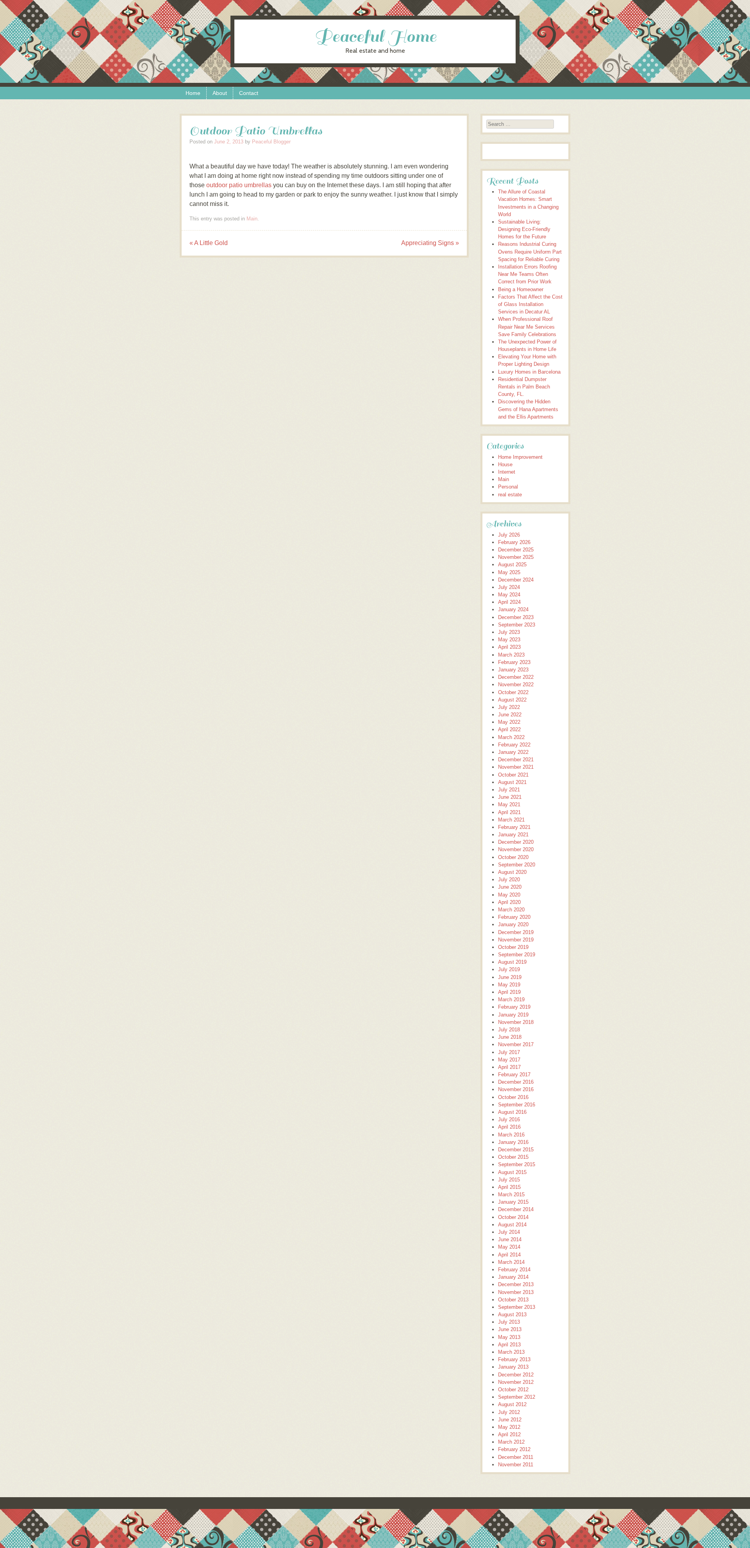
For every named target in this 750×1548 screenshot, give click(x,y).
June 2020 (509, 887)
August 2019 (512, 962)
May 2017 (509, 1060)
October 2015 (513, 1157)
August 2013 (512, 1314)
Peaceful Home (375, 36)
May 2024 (509, 595)
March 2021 (511, 820)
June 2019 (509, 977)
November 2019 (516, 940)
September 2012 (516, 1397)
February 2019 (514, 1007)
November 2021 (516, 767)
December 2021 (516, 759)
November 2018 (516, 1022)
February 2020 (514, 917)
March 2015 (511, 1194)
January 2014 (513, 1277)
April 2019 (509, 992)
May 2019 (509, 985)
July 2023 (509, 632)
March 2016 (511, 1135)
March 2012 (511, 1442)
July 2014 (509, 1232)
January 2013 (513, 1367)
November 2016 (516, 1089)
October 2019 (513, 947)
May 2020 (509, 895)
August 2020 (512, 872)
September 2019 (516, 954)
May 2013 (509, 1337)
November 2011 (515, 1464)
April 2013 (509, 1345)
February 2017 (514, 1074)
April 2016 (509, 1127)
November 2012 (516, 1382)
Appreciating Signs (430, 243)
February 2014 (514, 1269)
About (219, 93)
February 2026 (514, 542)
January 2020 (513, 924)
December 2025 (516, 550)
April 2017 (509, 1067)
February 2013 (514, 1359)
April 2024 (509, 602)
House (505, 464)
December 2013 (516, 1284)
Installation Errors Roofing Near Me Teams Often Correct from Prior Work (527, 274)
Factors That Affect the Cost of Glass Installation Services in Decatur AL (530, 304)
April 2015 (509, 1187)
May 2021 (509, 804)
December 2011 (515, 1457)
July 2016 (509, 1119)
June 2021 (509, 797)
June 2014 (509, 1239)
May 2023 (509, 639)
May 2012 (509, 1427)
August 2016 (512, 1112)
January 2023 (513, 670)
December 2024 (516, 580)
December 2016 (516, 1082)
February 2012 (514, 1449)
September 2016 (516, 1105)
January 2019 (513, 1015)
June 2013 (509, 1329)
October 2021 (513, 775)
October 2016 (513, 1097)
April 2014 (509, 1255)
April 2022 (509, 729)
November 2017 (516, 1044)
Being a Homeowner (520, 289)
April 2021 (509, 812)
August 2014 (512, 1225)
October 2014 (513, 1217)
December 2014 (516, 1209)
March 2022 (511, 737)
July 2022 (509, 707)
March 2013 (511, 1352)
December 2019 (516, 932)
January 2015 (513, 1202)
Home (193, 93)
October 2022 (513, 692)
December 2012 (516, 1375)
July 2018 (509, 1030)
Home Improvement (520, 457)
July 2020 (509, 879)
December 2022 (516, 677)
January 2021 (513, 835)
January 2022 (513, 752)
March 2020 (511, 910)
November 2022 (516, 684)
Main (251, 219)
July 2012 (509, 1412)
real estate (510, 495)
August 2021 (512, 782)
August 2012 (512, 1404)
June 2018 (509, 1037)
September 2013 (516, 1307)
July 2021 (509, 790)
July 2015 (509, 1180)
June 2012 (509, 1420)
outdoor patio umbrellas (238, 185)
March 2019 (511, 999)
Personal (508, 487)
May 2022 (509, 722)
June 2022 (509, 715)
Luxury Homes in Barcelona (529, 372)
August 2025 (512, 564)
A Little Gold (208, 243)
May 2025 (509, 572)
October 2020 (513, 857)
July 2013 (509, 1322)
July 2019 (509, 969)
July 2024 (509, 587)
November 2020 (516, 849)
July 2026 (509, 535)
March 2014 (511, 1262)
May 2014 (509, 1247)
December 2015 (516, 1149)
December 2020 (516, 842)
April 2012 (509, 1434)
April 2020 (509, 902)
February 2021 (514, 827)
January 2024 (513, 609)
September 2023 (516, 625)
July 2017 (509, 1052)
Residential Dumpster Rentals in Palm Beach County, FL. (524, 386)
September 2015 (516, 1164)
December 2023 (516, 617)
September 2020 (516, 865)
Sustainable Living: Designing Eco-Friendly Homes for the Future (524, 229)
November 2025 (516, 557)
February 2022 (514, 745)
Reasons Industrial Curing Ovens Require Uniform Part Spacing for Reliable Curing (530, 251)
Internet (506, 472)
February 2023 (514, 662)
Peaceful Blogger (271, 142)
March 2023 (511, 655)
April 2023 (509, 647)
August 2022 (512, 700)
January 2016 (513, 1142)
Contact (248, 93)
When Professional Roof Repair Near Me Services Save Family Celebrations (527, 326)
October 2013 (513, 1300)
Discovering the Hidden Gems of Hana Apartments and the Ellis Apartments (528, 409)
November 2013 (516, 1292)
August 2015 (512, 1172)
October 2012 (513, 1389)
